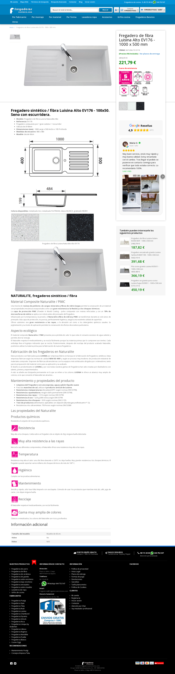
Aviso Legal (76, 571)
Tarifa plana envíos (79, 584)
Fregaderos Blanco (18, 640)
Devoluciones (77, 579)
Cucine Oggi (16, 642)
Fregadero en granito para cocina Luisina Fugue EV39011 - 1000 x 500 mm (146, 281)
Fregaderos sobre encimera (22, 579)
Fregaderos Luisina (18, 611)
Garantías (75, 582)
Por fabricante (19, 17)
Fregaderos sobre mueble (21, 587)
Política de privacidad (80, 569)
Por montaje (38, 17)
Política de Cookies (79, 587)
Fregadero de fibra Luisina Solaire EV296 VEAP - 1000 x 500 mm (144, 239)
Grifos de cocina (17, 592)
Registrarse (76, 598)
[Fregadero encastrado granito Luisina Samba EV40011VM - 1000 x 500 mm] (125, 256)
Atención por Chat (79, 606)
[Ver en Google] (125, 144)
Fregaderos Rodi (17, 608)
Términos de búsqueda (40, 2)
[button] (119, 176)
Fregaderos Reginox (19, 632)
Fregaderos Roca (18, 621)
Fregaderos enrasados (20, 584)
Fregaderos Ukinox (18, 629)
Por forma (71, 17)
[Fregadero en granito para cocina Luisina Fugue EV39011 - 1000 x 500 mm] (125, 284)
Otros (15, 22)
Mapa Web (24, 2)
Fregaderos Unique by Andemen (19, 625)
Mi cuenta (14, 2)
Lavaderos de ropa (18, 590)
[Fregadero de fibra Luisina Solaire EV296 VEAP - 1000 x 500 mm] (125, 242)
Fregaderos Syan (17, 603)
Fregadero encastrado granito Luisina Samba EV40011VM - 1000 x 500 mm (146, 253)
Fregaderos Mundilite (19, 634)
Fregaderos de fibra (19, 571)
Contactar (72, 2)
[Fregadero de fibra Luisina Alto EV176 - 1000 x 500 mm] (15, 36)
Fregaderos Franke (18, 637)
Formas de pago (78, 577)
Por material (55, 17)
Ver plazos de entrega (150, 53)
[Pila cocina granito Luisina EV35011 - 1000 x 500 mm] (125, 270)
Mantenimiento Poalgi (19, 650)
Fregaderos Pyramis (19, 616)
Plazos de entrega (78, 574)
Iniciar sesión (90, 2)
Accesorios (107, 17)
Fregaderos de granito (20, 577)
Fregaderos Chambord (20, 614)
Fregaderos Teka (18, 606)
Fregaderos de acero (19, 569)
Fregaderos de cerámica (20, 574)
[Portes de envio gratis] (52, 611)
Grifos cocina (124, 17)
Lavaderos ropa (89, 17)
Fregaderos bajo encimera (21, 582)
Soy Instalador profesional (82, 608)
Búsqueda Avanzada (58, 2)
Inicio (12, 27)
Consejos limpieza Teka (20, 653)
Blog (80, 2)
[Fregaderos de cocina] (21, 9)
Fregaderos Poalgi (18, 600)
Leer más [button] (126, 171)
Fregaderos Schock (18, 619)
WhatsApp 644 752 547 (56, 584)
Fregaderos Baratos (145, 17)
